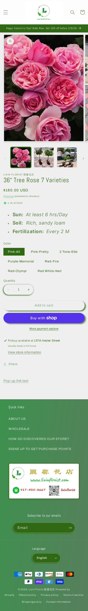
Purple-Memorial (21, 261)
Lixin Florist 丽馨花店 (42, 589)
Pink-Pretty (40, 251)
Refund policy (27, 595)
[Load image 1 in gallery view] (20, 157)
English (42, 557)
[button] (5, 12)
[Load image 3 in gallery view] (67, 157)
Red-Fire (52, 261)
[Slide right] (83, 158)
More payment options (44, 328)
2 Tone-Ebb (69, 251)
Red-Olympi (17, 271)
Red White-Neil (50, 271)
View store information (24, 352)
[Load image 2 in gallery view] (44, 157)
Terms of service (73, 595)
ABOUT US (17, 418)
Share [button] (13, 364)
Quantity (9, 280)
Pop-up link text (15, 381)
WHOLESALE (19, 429)
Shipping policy (32, 602)
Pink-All (14, 251)
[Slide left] (4, 158)
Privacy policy (50, 595)
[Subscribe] (70, 527)
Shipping (8, 196)
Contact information (58, 602)
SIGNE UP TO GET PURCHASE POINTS (40, 449)
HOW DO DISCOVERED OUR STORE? (39, 439)
